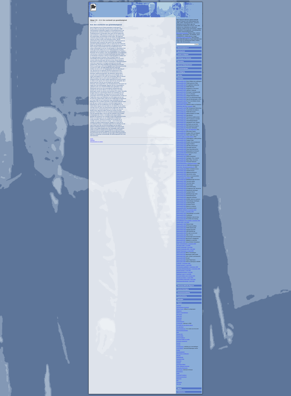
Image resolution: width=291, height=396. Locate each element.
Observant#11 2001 (181, 234)
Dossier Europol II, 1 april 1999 (184, 265)
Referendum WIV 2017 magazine (185, 106)
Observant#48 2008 (181, 152)
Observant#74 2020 (181, 99)
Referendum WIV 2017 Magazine (185, 285)
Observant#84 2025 (181, 81)
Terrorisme (179, 382)
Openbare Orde (180, 359)
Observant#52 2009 (181, 145)
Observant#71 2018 (181, 108)
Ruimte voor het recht (182, 165)
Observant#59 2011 (181, 131)
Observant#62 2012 (181, 124)
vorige (91, 138)
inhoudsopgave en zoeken (96, 141)
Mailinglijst (180, 299)
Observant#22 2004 (181, 208)
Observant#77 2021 (181, 93)
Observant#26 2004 (181, 201)
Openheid (179, 361)
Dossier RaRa (180, 335)
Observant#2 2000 (181, 259)
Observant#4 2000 (181, 256)
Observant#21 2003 (181, 213)
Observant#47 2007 (181, 156)
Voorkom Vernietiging (183, 289)
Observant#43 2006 (181, 168)
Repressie (179, 378)
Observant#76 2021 (181, 95)
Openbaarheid (181, 51)
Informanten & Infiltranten (183, 353)
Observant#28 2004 (181, 197)
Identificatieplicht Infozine (183, 154)
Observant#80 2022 (181, 88)
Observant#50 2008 (181, 149)
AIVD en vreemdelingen (182, 312)
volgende (92, 140)
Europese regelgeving (182, 341)
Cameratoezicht (180, 321)
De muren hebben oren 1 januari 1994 (186, 275)
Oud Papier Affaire (181, 364)
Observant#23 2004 (181, 206)
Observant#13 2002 (181, 231)
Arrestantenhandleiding (182, 102)
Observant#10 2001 (181, 236)
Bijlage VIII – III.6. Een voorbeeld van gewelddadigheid (108, 20)
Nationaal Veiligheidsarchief (184, 64)
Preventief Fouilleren (181, 375)
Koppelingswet (180, 346)
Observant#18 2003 (181, 218)
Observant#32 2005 (181, 190)
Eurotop (178, 344)
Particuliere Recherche (182, 368)
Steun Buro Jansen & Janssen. (184, 37)
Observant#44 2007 (181, 161)
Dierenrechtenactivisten (182, 330)
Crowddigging (181, 71)
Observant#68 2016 (181, 113)
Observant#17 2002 (181, 224)
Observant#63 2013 (181, 122)
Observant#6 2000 (181, 252)
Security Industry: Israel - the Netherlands (187, 129)
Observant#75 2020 (181, 97)
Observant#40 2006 (181, 174)
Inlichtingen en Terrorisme (184, 58)
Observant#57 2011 (181, 134)
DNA (178, 332)
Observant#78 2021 (181, 92)
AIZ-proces (179, 314)
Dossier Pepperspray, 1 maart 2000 (185, 251)
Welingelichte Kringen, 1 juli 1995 (184, 272)
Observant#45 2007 (181, 160)
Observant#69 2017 (181, 111)
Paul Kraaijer (180, 369)
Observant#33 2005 (181, 188)
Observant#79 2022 (181, 90)
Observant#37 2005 (181, 181)
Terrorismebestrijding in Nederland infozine (187, 163)
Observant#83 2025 (181, 83)
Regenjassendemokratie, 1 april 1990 (186, 281)
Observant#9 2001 (181, 238)
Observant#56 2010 (181, 138)
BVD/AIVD (179, 319)
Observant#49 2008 (181, 151)
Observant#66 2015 (181, 117)
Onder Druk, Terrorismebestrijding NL (185, 167)
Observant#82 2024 (181, 85)
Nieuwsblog (180, 61)
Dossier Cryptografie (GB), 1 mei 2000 (186, 249)
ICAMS (178, 350)
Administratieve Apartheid (183, 307)
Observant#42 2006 (181, 170)
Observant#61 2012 (181, 126)
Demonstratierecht (181, 328)
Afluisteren (179, 311)
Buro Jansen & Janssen (182, 33)
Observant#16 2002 (181, 226)
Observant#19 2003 (181, 217)
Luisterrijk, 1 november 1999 (183, 263)
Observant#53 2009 (181, 143)
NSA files (179, 75)
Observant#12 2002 (181, 233)
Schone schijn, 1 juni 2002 (183, 222)
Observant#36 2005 (181, 183)
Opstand (179, 362)
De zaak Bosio (180, 327)
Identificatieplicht (181, 352)
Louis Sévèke (180, 348)
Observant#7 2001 (181, 242)
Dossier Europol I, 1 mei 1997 (184, 270)
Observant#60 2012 (181, 127)
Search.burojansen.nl (183, 47)
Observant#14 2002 (181, 229)
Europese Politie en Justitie (183, 339)
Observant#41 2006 (181, 172)
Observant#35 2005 (181, 184)
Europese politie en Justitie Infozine (185, 136)
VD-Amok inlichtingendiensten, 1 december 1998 (188, 268)
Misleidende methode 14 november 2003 (186, 209)
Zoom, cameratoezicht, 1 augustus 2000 (186, 243)
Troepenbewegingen (182, 68)
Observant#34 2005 (181, 186)
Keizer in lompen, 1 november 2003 (185, 211)
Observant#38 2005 (181, 179)
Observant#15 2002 (181, 227)
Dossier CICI (180, 334)
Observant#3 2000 (181, 258)
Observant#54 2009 (181, 142)
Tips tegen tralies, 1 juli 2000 (183, 245)
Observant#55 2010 (181, 140)
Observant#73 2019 (181, 101)
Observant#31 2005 (181, 192)
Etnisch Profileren (181, 337)
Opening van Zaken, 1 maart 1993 (185, 277)
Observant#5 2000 (181, 254)
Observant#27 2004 (181, 199)
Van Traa (179, 384)
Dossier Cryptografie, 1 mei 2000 (184, 247)
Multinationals (180, 357)
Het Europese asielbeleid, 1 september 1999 (187, 267)
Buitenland (179, 318)
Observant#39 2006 (181, 176)
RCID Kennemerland (181, 377)
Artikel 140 (179, 316)
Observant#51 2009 (181, 147)
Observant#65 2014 (181, 118)
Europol (178, 343)
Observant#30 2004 (181, 193)
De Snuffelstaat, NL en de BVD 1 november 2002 (188, 220)
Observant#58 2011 (181, 133)
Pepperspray (180, 371)
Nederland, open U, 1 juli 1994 (184, 274)
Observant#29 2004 (181, 195)
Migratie (178, 355)
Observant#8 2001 (181, 240)
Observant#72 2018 (181, 104)
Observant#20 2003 (181, 215)
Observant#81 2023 (181, 86)
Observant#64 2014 (181, 120)
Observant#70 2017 (181, 110)
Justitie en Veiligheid (182, 54)
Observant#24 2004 (181, 204)
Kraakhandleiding (182, 296)
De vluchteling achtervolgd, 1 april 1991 (186, 279)
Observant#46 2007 (181, 158)
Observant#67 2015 (181, 115)
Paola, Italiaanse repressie (183, 366)
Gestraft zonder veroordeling (183, 177)
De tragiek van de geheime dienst (185, 325)
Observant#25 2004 (181, 202)
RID (177, 380)
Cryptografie (179, 323)
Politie (178, 373)
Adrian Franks (180, 309)
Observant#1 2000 (181, 261)
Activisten (179, 305)
